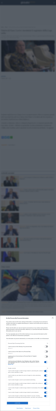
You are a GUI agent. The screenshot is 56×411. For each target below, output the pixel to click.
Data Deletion (20, 408)
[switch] (46, 346)
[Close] (53, 318)
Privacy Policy (36, 408)
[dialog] (28, 363)
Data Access (28, 408)
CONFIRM (17, 403)
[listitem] (28, 343)
